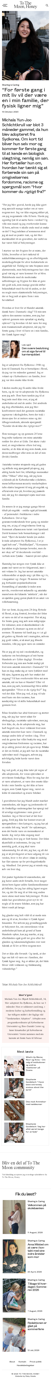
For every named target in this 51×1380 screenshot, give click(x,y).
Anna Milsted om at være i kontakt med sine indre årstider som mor (38, 1250)
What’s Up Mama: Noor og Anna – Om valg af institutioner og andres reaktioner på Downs (35, 1063)
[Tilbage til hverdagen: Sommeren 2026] (14, 1295)
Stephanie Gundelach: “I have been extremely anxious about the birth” (35, 1084)
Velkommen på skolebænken (37, 1206)
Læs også (26, 345)
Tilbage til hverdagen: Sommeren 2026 (37, 1286)
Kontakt (22, 1361)
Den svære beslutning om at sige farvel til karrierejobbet (35, 351)
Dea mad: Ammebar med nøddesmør (36, 1102)
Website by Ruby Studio (25, 1376)
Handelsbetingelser (25, 1365)
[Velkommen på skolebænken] (14, 1217)
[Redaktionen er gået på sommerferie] (14, 1335)
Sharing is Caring (10, 84)
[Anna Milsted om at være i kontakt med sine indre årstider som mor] (14, 1256)
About (12, 1361)
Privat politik (36, 1361)
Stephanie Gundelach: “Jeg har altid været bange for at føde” (35, 1128)
